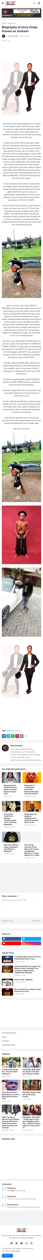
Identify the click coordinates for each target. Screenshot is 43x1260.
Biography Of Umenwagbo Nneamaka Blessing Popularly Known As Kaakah (31, 790)
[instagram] (31, 943)
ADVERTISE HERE (8, 1045)
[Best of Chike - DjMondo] (7, 982)
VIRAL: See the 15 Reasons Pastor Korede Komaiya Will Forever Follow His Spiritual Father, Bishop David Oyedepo (10, 1122)
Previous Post (8, 921)
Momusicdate (16, 746)
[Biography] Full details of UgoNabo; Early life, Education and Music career (31, 818)
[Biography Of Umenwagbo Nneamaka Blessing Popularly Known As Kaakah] (32, 777)
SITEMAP (5, 1041)
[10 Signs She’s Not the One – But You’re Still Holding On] (11, 1062)
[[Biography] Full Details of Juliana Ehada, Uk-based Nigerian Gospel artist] (11, 777)
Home (4, 23)
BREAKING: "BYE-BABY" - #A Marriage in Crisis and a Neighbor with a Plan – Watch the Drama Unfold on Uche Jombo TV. (31, 1122)
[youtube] (11, 943)
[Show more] (26, 736)
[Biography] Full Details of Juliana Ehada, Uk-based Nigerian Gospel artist (10, 790)
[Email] (22, 736)
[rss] (32, 1243)
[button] (3, 3)
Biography (12, 23)
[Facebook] (4, 736)
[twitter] (31, 939)
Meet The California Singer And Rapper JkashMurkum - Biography (11, 848)
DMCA (4, 1037)
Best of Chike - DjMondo (23, 980)
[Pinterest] (17, 736)
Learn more (15, 1251)
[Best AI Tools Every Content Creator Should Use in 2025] (7, 992)
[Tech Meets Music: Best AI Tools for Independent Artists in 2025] (7, 959)
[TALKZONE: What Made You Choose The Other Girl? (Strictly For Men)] (31, 1062)
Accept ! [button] (7, 1256)
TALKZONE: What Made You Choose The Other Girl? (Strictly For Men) (31, 1072)
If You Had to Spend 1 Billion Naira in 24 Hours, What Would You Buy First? (11, 1095)
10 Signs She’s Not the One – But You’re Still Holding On (10, 1072)
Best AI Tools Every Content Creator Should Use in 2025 (27, 990)
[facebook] (11, 939)
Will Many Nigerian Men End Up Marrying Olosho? (31, 1094)
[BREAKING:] (31, 1110)
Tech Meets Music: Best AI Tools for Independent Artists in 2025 (27, 958)
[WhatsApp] (13, 736)
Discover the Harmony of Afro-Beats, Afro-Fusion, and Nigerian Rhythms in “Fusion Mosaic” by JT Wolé (31, 850)
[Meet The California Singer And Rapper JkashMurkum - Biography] (11, 837)
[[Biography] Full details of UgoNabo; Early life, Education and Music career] (32, 806)
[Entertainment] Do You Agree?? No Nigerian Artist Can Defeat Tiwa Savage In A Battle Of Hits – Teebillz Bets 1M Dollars (27, 970)
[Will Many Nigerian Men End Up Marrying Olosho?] (31, 1085)
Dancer (18, 731)
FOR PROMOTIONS (9, 1033)
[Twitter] (8, 736)
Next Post (36, 921)
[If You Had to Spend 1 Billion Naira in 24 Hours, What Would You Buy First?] (11, 1085)
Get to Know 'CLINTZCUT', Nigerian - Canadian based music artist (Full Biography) (10, 819)
